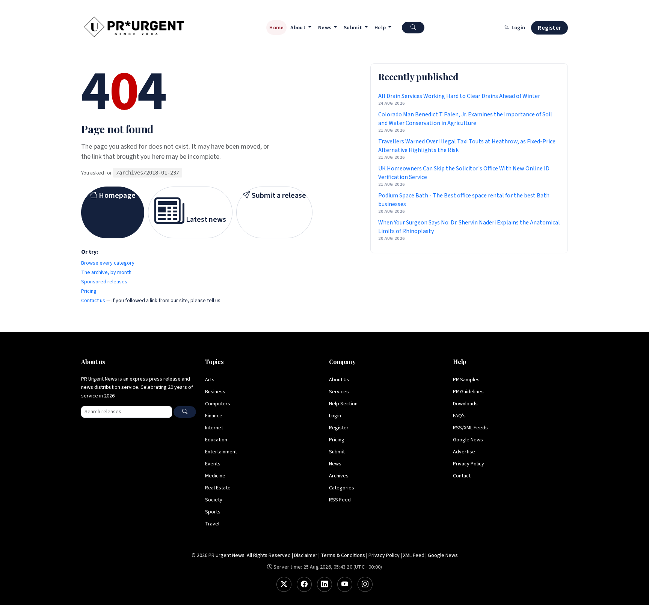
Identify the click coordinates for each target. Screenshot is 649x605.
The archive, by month (106, 272)
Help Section (343, 404)
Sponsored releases (104, 282)
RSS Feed (340, 500)
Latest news (205, 219)
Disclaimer (305, 555)
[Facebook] (304, 584)
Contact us (93, 300)
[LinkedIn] (324, 584)
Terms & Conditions (343, 555)
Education (216, 440)
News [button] (325, 28)
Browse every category (107, 263)
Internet (214, 428)
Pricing (89, 291)
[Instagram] (365, 584)
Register (549, 28)
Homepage (116, 195)
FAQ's (459, 416)
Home (276, 28)
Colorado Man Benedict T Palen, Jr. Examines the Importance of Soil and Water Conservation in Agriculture (465, 118)
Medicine (215, 476)
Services (339, 392)
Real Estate (218, 488)
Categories (341, 488)
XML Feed (413, 555)
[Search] (185, 412)
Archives (339, 476)
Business (215, 392)
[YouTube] (344, 584)
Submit (337, 452)
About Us (339, 380)
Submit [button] (353, 28)
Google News (468, 440)
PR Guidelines (468, 392)
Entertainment (221, 452)
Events (212, 464)
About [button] (298, 28)
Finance (213, 416)
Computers (217, 404)
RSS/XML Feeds (470, 428)
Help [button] (380, 28)
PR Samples (466, 380)
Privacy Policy (468, 464)
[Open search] (413, 27)
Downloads (465, 404)
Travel (212, 524)
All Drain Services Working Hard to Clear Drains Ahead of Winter (459, 96)
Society (213, 500)
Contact (462, 476)
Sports (212, 512)
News (335, 464)
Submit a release (278, 195)
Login (335, 416)
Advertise (464, 452)
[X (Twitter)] (283, 584)
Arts (209, 380)
